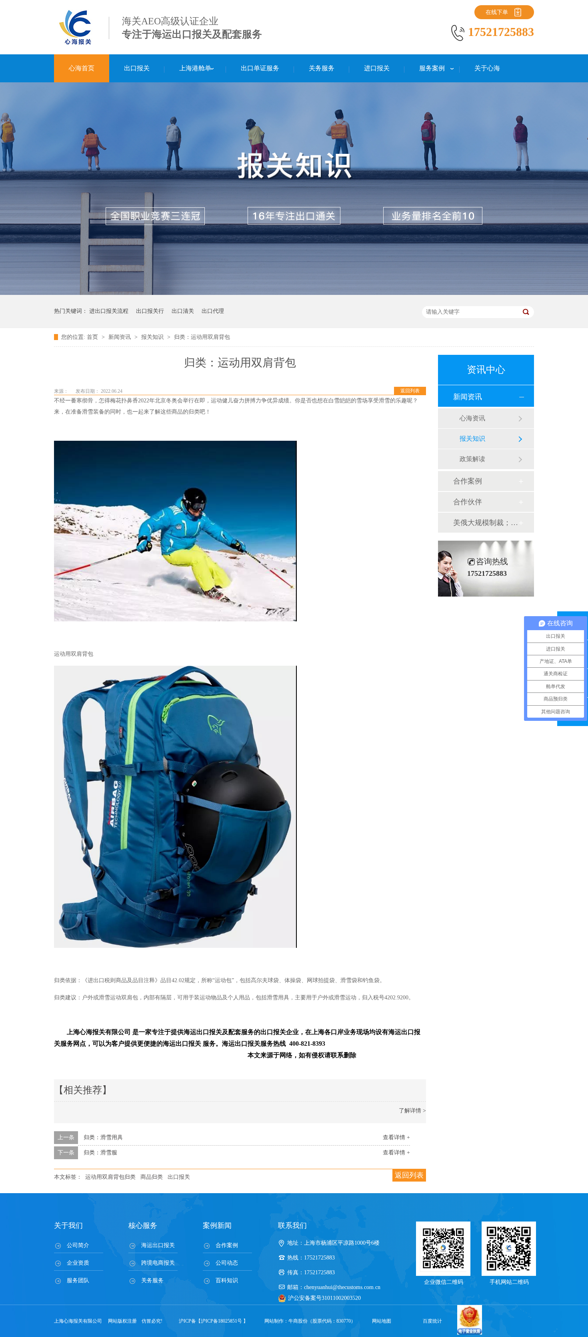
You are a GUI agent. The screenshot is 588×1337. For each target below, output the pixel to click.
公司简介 (78, 1245)
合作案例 (467, 481)
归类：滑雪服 (100, 1153)
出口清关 (183, 311)
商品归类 (151, 1177)
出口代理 (213, 311)
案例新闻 (217, 1226)
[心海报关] (76, 44)
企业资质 (78, 1263)
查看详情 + (396, 1137)
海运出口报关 (158, 1245)
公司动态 (227, 1263)
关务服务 (152, 1280)
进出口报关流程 (108, 311)
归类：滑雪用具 (103, 1137)
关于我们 (68, 1226)
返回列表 (410, 391)
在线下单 (497, 12)
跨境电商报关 (158, 1263)
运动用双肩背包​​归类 (110, 1177)
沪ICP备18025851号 (221, 1321)
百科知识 (227, 1280)
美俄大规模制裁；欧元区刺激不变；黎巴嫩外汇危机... (485, 523)
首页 (93, 337)
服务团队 (78, 1280)
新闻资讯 (120, 337)
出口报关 (179, 1177)
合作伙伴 (467, 502)
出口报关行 (150, 311)
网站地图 (381, 1321)
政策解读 (472, 459)
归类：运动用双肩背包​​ (202, 337)
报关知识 (153, 337)
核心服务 (142, 1226)
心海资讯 (472, 418)
